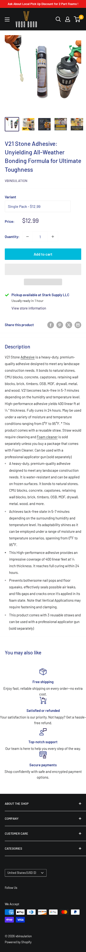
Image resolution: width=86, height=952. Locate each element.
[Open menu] (7, 19)
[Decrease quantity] (27, 237)
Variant (10, 197)
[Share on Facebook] (50, 324)
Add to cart (43, 254)
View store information (28, 308)
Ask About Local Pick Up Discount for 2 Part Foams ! (43, 4)
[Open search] (58, 19)
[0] (77, 19)
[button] (43, 269)
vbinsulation (16, 181)
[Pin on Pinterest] (59, 324)
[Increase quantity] (53, 237)
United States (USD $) (21, 873)
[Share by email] (78, 324)
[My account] (67, 19)
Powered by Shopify (18, 942)
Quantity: (12, 236)
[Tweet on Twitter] (68, 324)
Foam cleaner (47, 437)
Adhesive (28, 357)
